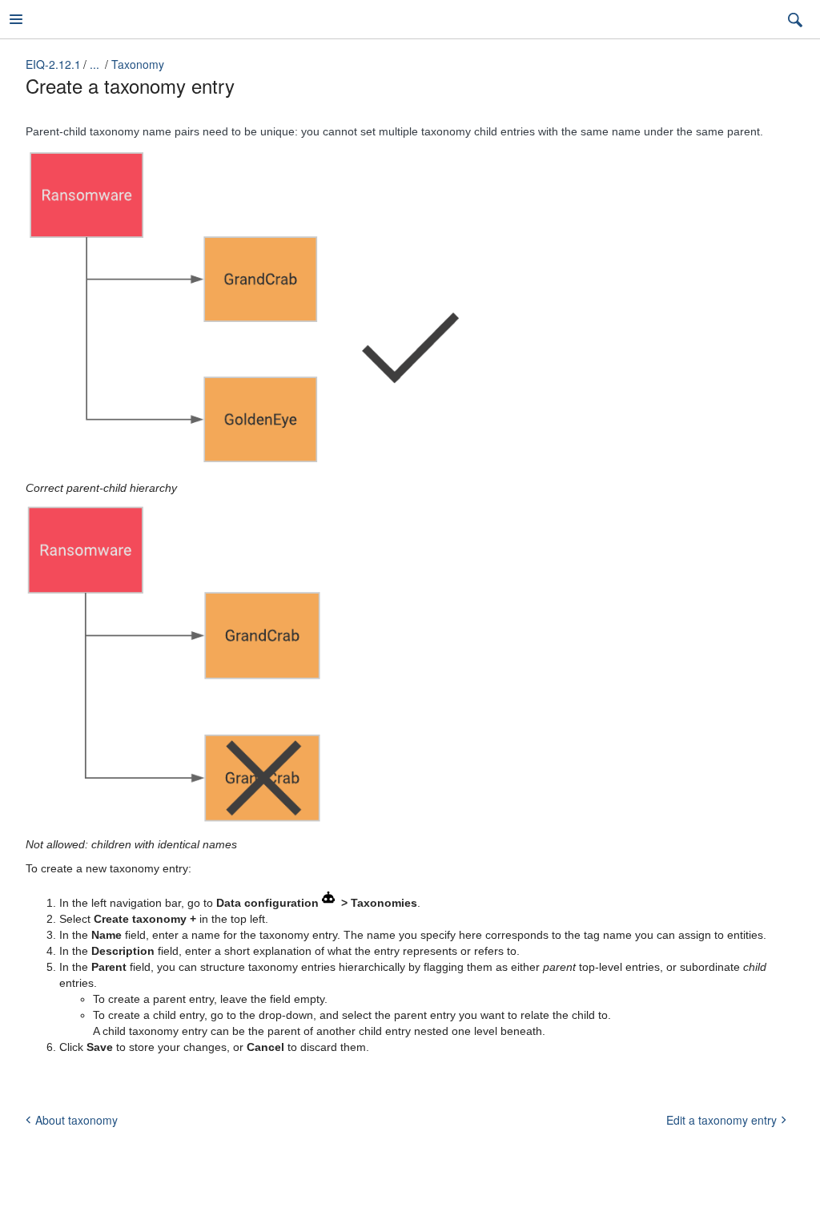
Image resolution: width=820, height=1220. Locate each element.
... (94, 64)
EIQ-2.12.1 (53, 64)
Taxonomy (137, 64)
